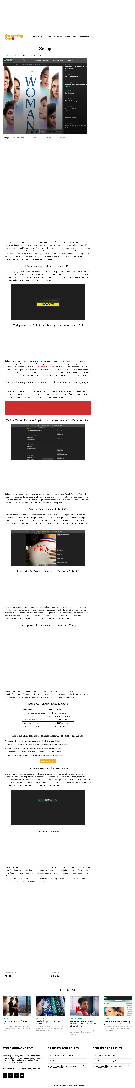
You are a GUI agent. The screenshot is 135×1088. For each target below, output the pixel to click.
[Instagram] (10, 1075)
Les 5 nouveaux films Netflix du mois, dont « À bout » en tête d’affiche (83, 1023)
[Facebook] (5, 1075)
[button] (93, 37)
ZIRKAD (9, 975)
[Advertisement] (67, 14)
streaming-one (12, 55)
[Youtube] (22, 1075)
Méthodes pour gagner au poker (48, 1022)
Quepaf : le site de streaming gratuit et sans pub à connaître (118, 1022)
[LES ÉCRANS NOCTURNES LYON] (17, 1006)
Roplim (51, 367)
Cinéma (5, 1018)
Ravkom (54, 975)
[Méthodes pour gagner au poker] (50, 1006)
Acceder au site (24, 408)
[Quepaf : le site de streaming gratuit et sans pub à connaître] (118, 1006)
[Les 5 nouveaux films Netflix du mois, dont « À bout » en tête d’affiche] (84, 1006)
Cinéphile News (76, 1018)
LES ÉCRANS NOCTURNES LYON (15, 1022)
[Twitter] (16, 1075)
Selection (40, 1018)
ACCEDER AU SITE (48, 761)
